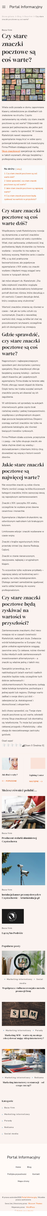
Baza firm (7, 30)
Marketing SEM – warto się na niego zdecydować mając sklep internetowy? (23, 1037)
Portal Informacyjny (25, 6)
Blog (29, 1167)
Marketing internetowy (19, 979)
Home (18, 1167)
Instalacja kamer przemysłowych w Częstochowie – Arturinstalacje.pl (21, 896)
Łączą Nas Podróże (12, 933)
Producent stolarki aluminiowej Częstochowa (19, 839)
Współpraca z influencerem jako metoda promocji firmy (23, 989)
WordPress (30, 1207)
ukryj (19, 169)
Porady (39, 1030)
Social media (11, 1133)
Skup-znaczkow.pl (11, 151)
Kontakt (36, 1174)
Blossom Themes (35, 1203)
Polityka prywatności (16, 1174)
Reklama (39, 1077)
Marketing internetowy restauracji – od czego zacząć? (23, 1084)
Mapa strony (23, 1181)
